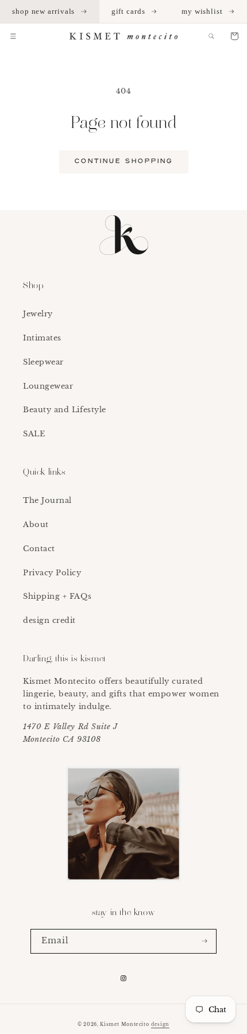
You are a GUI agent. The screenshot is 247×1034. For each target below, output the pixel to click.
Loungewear (48, 386)
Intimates (42, 338)
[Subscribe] (204, 941)
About (36, 524)
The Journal (47, 500)
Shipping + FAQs (57, 596)
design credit (49, 620)
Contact (39, 548)
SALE (34, 433)
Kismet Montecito (124, 1024)
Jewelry (38, 313)
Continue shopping (124, 161)
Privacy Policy (52, 572)
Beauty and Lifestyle (64, 409)
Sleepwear (43, 362)
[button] (13, 36)
